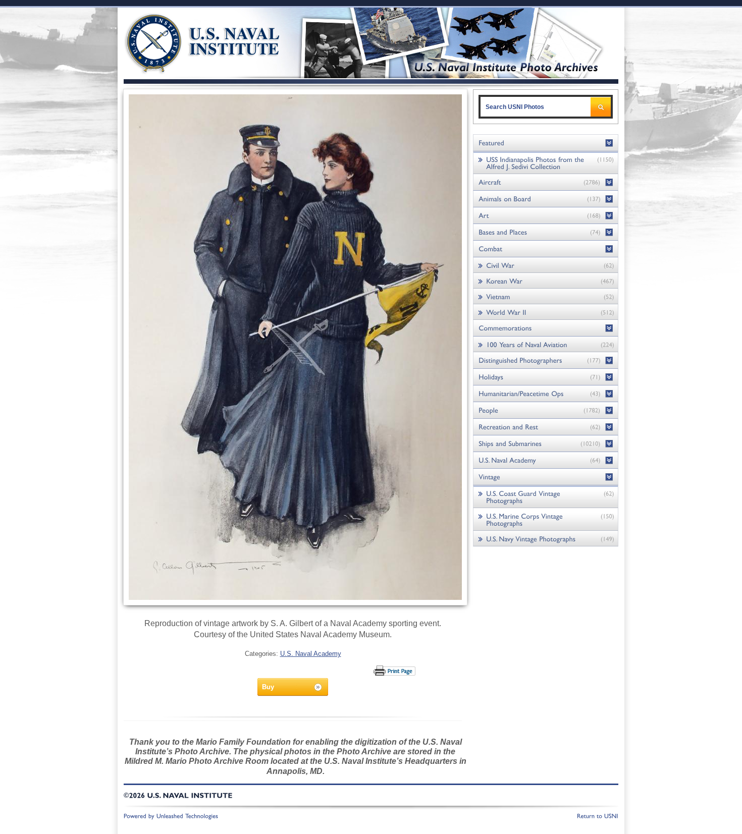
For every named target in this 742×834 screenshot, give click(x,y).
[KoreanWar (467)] (545, 281)
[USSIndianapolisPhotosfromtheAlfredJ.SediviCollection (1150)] (545, 162)
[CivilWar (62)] (545, 265)
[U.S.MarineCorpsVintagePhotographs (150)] (545, 519)
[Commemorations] (545, 328)
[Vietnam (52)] (545, 296)
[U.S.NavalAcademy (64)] (545, 460)
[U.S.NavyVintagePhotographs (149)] (545, 538)
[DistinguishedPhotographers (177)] (545, 360)
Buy (268, 687)
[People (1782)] (545, 410)
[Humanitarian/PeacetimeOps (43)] (545, 393)
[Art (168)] (545, 215)
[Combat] (545, 249)
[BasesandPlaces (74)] (545, 232)
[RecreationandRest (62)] (545, 427)
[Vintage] (545, 477)
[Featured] (545, 143)
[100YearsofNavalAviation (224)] (545, 344)
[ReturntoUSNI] (597, 815)
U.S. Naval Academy (310, 653)
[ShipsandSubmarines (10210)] (545, 443)
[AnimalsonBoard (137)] (545, 199)
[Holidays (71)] (545, 377)
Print (395, 670)
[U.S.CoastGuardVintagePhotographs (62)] (545, 496)
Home (191, 42)
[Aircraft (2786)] (545, 182)
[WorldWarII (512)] (545, 312)
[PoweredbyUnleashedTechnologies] (171, 815)
